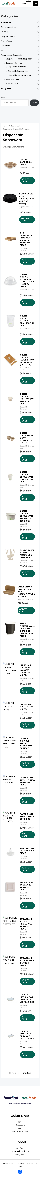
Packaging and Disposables (11, 55)
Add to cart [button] (26, 180)
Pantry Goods (6, 88)
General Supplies (12, 79)
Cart (20, 1128)
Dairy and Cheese (8, 36)
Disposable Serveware (14, 63)
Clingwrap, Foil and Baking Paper (19, 59)
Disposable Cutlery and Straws (20, 75)
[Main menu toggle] (35, 3)
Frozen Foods (6, 41)
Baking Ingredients (8, 27)
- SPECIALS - (6, 22)
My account (20, 1125)
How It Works (20, 1148)
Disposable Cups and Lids (18, 71)
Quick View (10, 184)
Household (5, 46)
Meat (3, 50)
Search (4, 97)
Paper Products (12, 83)
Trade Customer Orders (20, 1131)
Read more (25, 834)
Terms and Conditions (20, 1151)
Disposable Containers (17, 67)
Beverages (5, 32)
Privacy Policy (20, 1154)
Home (5, 126)
